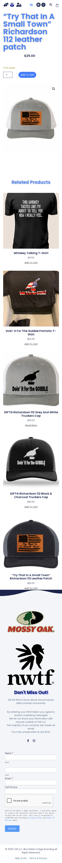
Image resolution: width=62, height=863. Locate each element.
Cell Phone (11, 787)
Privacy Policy (35, 818)
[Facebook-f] (28, 740)
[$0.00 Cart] (57, 5)
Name (9, 753)
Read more (31, 425)
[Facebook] (38, 5)
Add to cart (27, 74)
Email (9, 778)
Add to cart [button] (31, 263)
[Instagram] (43, 5)
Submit (12, 828)
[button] (31, 4)
